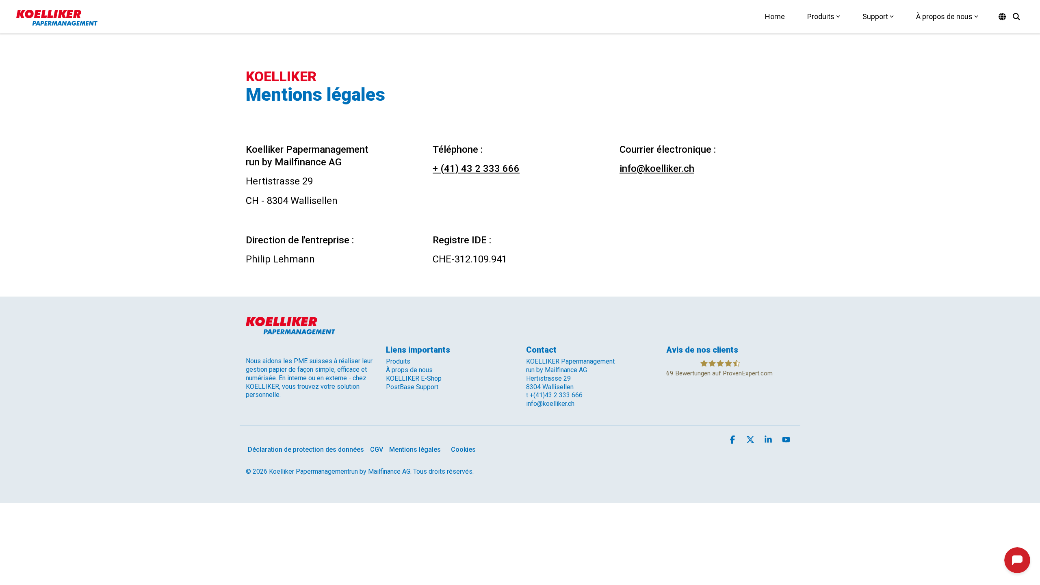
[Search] (1016, 17)
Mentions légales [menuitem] (415, 449)
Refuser (668, 551)
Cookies (463, 449)
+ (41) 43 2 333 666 (476, 168)
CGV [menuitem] (376, 449)
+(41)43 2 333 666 (556, 395)
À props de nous (409, 370)
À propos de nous (944, 16)
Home (775, 16)
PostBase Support (412, 387)
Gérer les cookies (537, 551)
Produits (820, 16)
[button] (733, 440)
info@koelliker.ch (657, 168)
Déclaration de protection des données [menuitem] (306, 449)
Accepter (603, 551)
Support (875, 16)
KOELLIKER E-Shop (414, 378)
